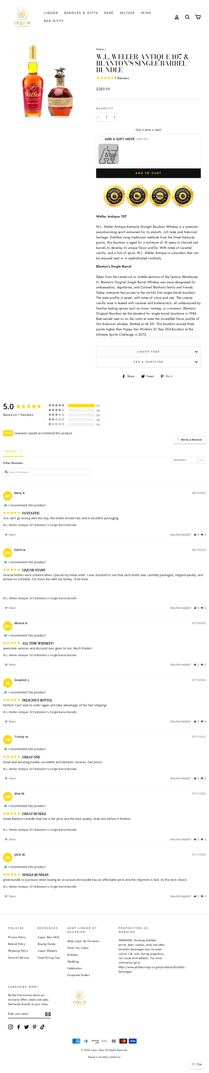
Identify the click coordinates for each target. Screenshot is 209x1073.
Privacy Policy (17, 937)
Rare (109, 13)
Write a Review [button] (191, 439)
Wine (146, 13)
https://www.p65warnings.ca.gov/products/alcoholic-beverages (152, 969)
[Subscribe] (48, 1014)
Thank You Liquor (78, 948)
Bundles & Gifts (81, 13)
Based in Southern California (104, 1057)
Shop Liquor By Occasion (83, 941)
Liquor (51, 13)
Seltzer (127, 13)
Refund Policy (16, 944)
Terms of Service (18, 958)
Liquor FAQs (148, 351)
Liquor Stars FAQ (48, 937)
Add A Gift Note (127, 139)
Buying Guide (46, 944)
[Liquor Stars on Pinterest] (34, 1026)
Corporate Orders (78, 975)
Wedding (73, 961)
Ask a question (148, 362)
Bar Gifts (54, 21)
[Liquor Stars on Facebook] (18, 1026)
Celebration (74, 968)
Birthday (72, 955)
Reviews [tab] (11, 451)
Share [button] (12, 534)
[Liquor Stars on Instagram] (10, 1026)
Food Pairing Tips (49, 958)
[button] (196, 534)
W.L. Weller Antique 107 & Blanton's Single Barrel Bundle (40, 525)
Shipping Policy (18, 951)
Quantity (104, 108)
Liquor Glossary (47, 951)
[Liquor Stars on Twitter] (26, 1026)
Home (100, 49)
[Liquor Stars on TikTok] (42, 1026)
